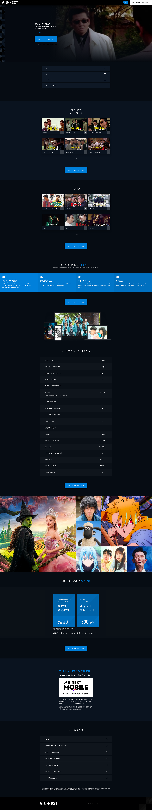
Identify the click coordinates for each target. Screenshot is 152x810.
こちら (56, 44)
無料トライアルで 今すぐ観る (140, 2)
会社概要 (88, 803)
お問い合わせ (97, 803)
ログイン (126, 2)
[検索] (122, 2)
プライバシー (92, 803)
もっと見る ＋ (76, 158)
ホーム (85, 803)
